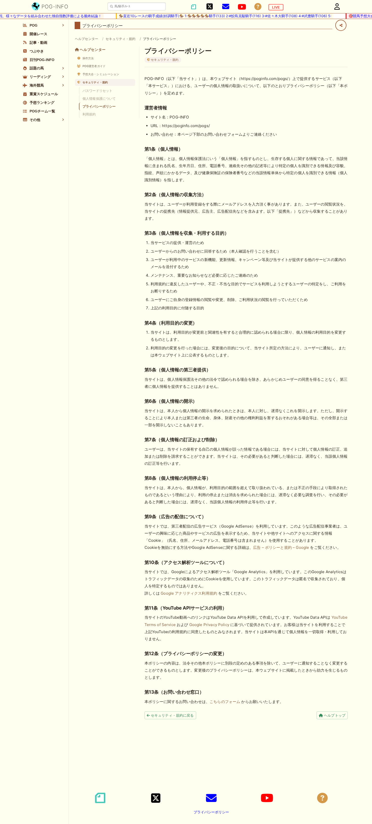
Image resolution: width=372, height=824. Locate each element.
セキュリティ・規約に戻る (172, 715)
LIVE (276, 7)
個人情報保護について (99, 98)
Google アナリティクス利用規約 (189, 593)
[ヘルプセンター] (257, 6)
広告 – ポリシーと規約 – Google (281, 547)
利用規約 (89, 114)
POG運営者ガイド (94, 66)
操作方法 (88, 58)
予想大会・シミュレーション (100, 74)
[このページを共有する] (340, 25)
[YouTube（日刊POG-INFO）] (242, 7)
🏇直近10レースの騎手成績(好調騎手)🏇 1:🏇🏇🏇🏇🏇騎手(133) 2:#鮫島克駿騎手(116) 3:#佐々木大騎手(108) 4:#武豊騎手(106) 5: (215, 16)
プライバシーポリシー (99, 106)
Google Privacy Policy (209, 624)
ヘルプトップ (334, 715)
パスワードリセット (97, 91)
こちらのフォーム (225, 701)
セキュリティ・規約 (120, 39)
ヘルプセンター (86, 39)
